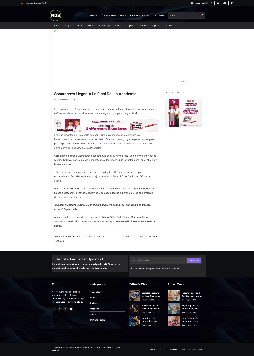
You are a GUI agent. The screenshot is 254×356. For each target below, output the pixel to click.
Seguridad (155, 25)
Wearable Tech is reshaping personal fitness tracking (151, 307)
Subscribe (194, 260)
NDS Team (159, 15)
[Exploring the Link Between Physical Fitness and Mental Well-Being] (174, 308)
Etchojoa (91, 25)
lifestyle (185, 349)
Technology (95, 292)
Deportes (143, 25)
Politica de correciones (140, 15)
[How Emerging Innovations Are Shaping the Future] (134, 321)
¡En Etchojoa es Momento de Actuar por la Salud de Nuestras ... (40, 3)
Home (56, 25)
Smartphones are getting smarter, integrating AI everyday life (150, 294)
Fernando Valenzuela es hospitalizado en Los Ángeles (80, 238)
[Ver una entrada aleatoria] (201, 25)
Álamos (78, 25)
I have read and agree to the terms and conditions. (157, 268)
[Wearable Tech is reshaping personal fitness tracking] (134, 308)
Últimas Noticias (109, 15)
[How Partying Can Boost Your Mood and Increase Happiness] (174, 321)
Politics (93, 303)
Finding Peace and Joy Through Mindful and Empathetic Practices (192, 294)
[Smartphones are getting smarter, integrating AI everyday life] (134, 295)
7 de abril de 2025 (148, 313)
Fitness (93, 297)
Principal (93, 15)
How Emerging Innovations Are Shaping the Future (151, 320)
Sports (93, 314)
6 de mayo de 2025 (189, 300)
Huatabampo (105, 25)
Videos (123, 15)
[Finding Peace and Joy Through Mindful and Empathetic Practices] (174, 295)
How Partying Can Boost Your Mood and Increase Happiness (190, 320)
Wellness (94, 309)
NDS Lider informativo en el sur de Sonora (86, 347)
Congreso (130, 25)
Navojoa (67, 25)
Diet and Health (97, 320)
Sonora (118, 25)
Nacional (168, 25)
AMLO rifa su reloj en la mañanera (138, 236)
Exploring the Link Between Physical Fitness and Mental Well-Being (191, 307)
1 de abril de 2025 (148, 300)
